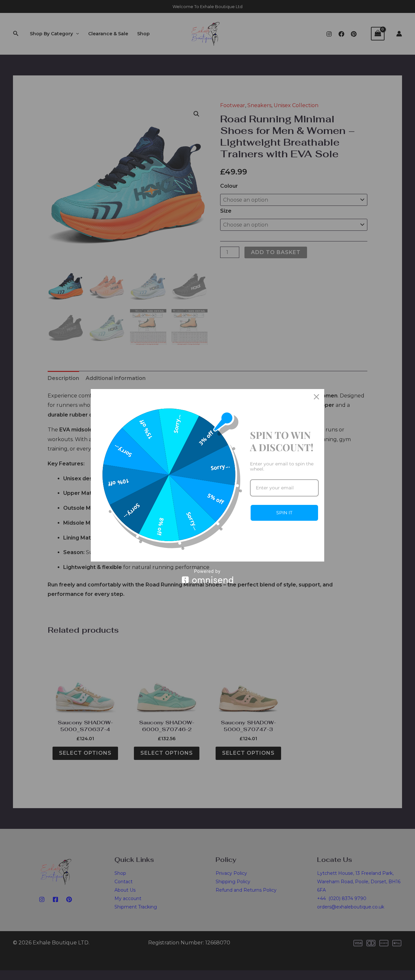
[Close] (316, 397)
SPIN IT (284, 513)
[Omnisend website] (207, 576)
